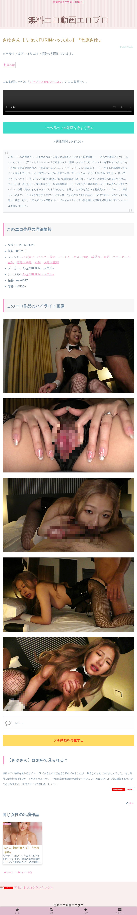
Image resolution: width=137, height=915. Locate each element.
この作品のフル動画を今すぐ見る (68, 128)
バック (41, 257)
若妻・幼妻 (24, 262)
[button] (126, 618)
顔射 (106, 257)
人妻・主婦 (51, 262)
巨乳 (11, 262)
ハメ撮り (28, 257)
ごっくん (64, 257)
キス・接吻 (80, 257)
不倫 (38, 262)
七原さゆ (9, 65)
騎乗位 (95, 257)
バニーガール (121, 257)
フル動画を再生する (68, 740)
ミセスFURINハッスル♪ (45, 81)
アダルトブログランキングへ (33, 887)
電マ (52, 257)
